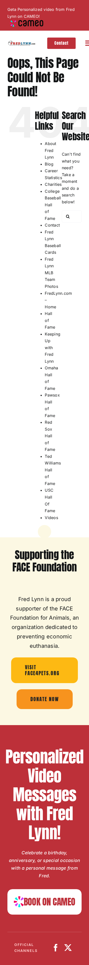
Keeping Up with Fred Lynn (52, 348)
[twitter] (68, 947)
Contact (52, 225)
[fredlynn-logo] (21, 42)
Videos (51, 517)
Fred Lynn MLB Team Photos (51, 273)
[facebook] (55, 947)
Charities (53, 184)
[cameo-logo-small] (26, 21)
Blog (49, 164)
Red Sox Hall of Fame (50, 436)
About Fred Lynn (50, 150)
